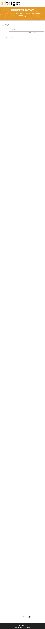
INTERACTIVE (9, 38)
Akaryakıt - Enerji (16, 29)
